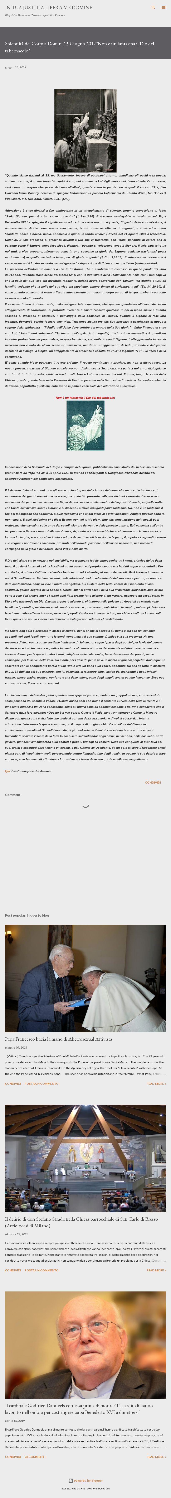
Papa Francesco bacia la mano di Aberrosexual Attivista (58, 1039)
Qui (7, 771)
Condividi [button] (153, 782)
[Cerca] (153, 7)
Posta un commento (42, 1083)
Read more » (156, 1083)
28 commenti (35, 1457)
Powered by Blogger (88, 1481)
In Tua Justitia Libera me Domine (48, 7)
